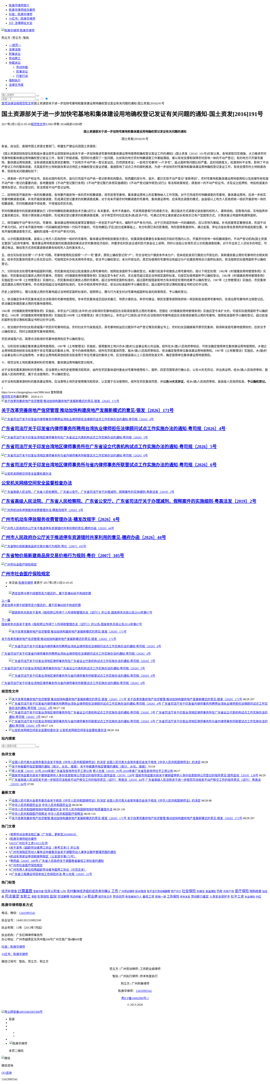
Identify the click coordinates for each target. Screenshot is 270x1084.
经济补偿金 (9, 891)
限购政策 (255, 891)
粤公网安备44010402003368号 (23, 1011)
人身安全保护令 (219, 896)
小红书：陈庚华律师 (22, 18)
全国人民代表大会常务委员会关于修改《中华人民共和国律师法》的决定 (154, 762)
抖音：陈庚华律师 (20, 14)
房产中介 (176, 891)
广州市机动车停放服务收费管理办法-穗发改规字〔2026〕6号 (60, 519)
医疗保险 (242, 891)
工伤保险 (173, 896)
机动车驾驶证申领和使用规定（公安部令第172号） (43, 856)
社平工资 (237, 896)
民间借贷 (140, 891)
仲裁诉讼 (15, 62)
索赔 (34, 896)
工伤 (114, 891)
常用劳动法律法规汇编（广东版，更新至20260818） (44, 834)
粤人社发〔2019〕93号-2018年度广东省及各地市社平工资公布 (133, 771)
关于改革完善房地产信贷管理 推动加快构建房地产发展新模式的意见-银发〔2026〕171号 (87, 410)
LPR (63, 891)
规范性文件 (26, 103)
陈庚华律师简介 (19, 5)
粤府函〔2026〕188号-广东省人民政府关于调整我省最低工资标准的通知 (57, 860)
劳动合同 (119, 896)
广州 (84, 896)
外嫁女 (201, 891)
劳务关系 (185, 896)
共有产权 (228, 891)
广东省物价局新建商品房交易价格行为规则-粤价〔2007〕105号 (62, 555)
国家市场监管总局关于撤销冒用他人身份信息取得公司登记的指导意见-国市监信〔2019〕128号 (196, 775)
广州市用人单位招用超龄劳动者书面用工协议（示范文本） (48, 869)
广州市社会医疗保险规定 (25, 573)
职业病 (93, 896)
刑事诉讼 (15, 54)
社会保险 (189, 891)
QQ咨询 (6, 1072)
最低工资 (148, 896)
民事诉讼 (22, 71)
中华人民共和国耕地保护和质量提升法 (87, 809)
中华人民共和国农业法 (56, 805)
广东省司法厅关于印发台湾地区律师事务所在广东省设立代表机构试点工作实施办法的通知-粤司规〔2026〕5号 (109, 446)
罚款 (219, 891)
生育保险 (43, 896)
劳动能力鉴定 (200, 896)
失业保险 (250, 896)
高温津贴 (211, 891)
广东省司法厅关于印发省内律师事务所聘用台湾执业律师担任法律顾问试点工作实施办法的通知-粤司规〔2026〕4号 (113, 428)
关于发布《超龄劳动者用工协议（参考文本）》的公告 (44, 847)
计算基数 (25, 891)
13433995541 (27, 912)
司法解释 (63, 896)
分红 (258, 896)
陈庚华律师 (27, 30)
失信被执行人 (133, 896)
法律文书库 (16, 84)
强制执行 (15, 80)
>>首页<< (15, 45)
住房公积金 (52, 891)
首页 (4, 103)
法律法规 (15, 49)
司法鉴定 (12, 896)
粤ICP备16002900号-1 (135, 998)
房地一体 (160, 896)
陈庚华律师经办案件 (22, 9)
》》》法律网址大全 (20, 23)
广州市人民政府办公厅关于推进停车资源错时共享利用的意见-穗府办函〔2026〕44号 (83, 537)
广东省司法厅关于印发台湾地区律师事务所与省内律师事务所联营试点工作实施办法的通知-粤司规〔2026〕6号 (109, 464)
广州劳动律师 (126, 891)
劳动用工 (15, 58)
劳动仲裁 (22, 67)
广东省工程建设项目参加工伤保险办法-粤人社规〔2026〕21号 (52, 874)
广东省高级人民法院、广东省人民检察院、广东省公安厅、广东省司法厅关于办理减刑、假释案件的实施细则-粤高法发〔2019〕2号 (128, 501)
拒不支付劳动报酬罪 (158, 891)
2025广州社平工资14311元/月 (29, 843)
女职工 (25, 896)
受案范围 (38, 891)
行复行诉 (22, 76)
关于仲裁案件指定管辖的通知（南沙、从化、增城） (114, 766)
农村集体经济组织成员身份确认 (89, 891)
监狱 (53, 896)
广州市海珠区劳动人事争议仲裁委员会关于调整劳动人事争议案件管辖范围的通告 (63, 852)
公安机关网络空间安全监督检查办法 (36, 483)
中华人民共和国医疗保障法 (65, 813)
